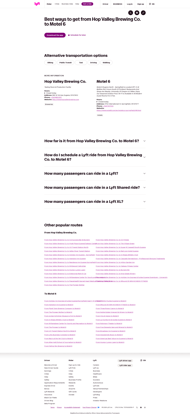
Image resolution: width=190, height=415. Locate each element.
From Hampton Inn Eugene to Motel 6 (58, 305)
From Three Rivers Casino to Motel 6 (110, 308)
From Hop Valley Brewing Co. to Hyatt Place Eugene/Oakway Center (70, 243)
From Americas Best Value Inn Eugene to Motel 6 (114, 338)
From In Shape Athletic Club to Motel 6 (59, 320)
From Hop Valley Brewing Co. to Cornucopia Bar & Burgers (67, 240)
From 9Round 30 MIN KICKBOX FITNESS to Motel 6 (115, 305)
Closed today (51, 93)
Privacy (59, 407)
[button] (95, 141)
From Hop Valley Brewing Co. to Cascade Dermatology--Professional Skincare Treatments (130, 259)
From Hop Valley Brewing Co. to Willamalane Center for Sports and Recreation (74, 277)
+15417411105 (108, 106)
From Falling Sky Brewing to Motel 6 (58, 346)
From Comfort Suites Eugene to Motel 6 (111, 301)
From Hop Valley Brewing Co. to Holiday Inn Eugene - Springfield (69, 255)
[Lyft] (37, 4)
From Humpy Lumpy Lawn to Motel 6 (110, 342)
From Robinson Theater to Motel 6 (109, 323)
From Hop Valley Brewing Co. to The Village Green (115, 243)
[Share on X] (130, 12)
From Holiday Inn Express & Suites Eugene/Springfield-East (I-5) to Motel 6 (73, 301)
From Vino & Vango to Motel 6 (107, 316)
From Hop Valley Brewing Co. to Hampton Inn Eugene (65, 259)
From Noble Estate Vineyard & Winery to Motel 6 (114, 312)
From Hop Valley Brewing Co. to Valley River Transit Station (67, 251)
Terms (52, 407)
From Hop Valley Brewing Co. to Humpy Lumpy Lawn (64, 270)
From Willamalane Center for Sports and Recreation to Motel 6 (68, 323)
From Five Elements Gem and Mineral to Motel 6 (114, 327)
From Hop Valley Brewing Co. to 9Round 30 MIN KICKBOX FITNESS (122, 281)
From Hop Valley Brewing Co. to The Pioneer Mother (64, 285)
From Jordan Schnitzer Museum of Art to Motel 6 (63, 316)
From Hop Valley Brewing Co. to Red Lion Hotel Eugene (117, 251)
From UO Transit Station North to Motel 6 (60, 331)
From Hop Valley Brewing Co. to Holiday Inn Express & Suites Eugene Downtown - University (131, 277)
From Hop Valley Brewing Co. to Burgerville (112, 270)
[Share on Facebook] (137, 12)
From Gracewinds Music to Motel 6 (109, 335)
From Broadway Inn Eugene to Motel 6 (110, 331)
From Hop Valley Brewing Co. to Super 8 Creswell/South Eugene (121, 247)
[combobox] (151, 4)
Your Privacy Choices (89, 407)
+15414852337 (56, 97)
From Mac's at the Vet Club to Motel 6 (58, 338)
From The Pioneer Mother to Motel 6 (58, 312)
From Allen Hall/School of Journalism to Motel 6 (62, 342)
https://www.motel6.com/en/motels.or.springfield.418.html (119, 110)
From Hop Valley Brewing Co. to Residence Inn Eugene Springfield (70, 262)
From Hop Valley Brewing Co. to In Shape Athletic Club (117, 255)
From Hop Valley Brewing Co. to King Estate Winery (115, 274)
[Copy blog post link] (143, 12)
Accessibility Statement (72, 407)
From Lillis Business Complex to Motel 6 (59, 335)
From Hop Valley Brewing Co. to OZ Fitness (112, 240)
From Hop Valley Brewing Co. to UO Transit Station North (66, 247)
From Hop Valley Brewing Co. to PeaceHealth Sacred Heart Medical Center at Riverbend (78, 281)
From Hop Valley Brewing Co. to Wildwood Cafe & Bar (65, 266)
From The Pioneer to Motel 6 (55, 327)
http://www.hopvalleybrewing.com (65, 99)
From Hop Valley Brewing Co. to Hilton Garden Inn (115, 262)
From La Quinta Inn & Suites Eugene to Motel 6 (114, 320)
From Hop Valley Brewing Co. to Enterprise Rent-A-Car (65, 274)
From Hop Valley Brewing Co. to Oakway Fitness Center (117, 266)
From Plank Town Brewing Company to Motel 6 (62, 308)
